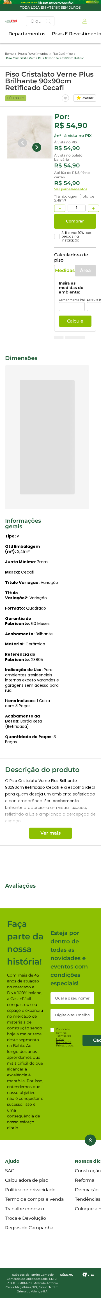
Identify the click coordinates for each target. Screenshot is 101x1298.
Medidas (28, 277)
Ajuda (12, 1281)
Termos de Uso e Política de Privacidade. (65, 1161)
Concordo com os (65, 1157)
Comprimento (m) (23, 298)
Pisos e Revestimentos (33, 6)
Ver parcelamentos (21, 211)
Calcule (26, 319)
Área (73, 277)
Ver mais (50, 751)
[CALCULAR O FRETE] (29, 349)
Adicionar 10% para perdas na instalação (46, 253)
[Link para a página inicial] (9, 6)
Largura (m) (46, 298)
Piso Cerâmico (62, 6)
